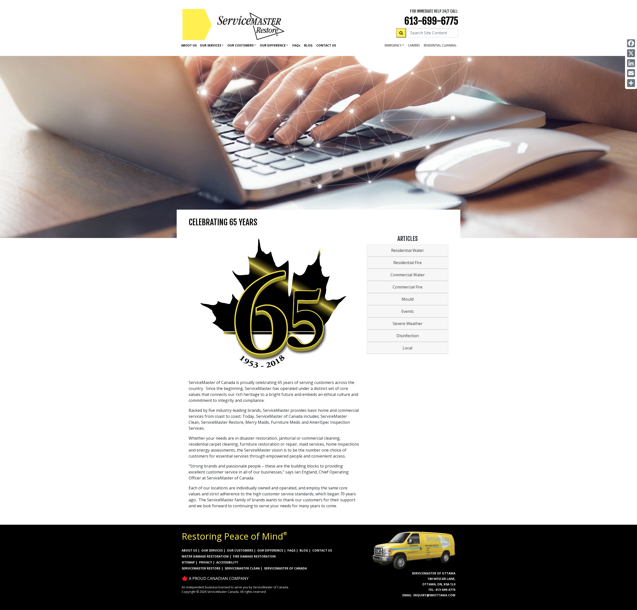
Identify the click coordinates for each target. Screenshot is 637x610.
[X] (631, 53)
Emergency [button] (393, 45)
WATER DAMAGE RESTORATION (205, 556)
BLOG (304, 550)
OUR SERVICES (212, 550)
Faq (296, 45)
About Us (189, 45)
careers (414, 45)
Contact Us (326, 45)
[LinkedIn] (631, 63)
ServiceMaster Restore (201, 568)
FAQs (291, 550)
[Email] (631, 73)
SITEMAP (188, 562)
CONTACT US (322, 550)
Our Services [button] (210, 45)
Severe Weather (408, 323)
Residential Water (407, 250)
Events (407, 311)
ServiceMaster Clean (242, 568)
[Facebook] (631, 43)
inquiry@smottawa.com (434, 595)
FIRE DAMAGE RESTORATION (254, 556)
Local (407, 348)
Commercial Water (407, 275)
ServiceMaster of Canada (285, 568)
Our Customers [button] (240, 45)
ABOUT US (189, 550)
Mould (408, 299)
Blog (308, 45)
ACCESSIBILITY (227, 562)
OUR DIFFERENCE (270, 550)
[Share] (631, 83)
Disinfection (407, 335)
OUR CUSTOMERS (240, 550)
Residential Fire (407, 262)
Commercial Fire (408, 287)
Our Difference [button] (273, 45)
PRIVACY (205, 562)
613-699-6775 (431, 21)
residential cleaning (440, 45)
